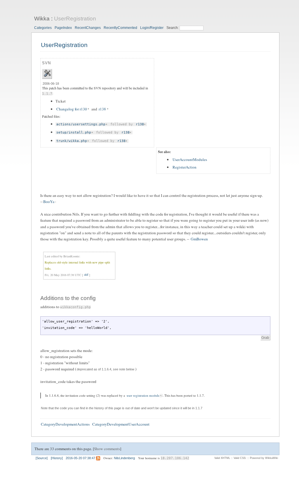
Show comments (107, 448)
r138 (102, 109)
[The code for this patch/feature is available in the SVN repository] (47, 75)
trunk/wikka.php (71, 141)
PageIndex (63, 28)
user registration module (143, 395)
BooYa (48, 201)
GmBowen (199, 239)
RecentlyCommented (120, 28)
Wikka (42, 18)
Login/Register (152, 28)
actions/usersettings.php (80, 124)
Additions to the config (68, 298)
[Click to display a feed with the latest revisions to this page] (98, 458)
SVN (46, 63)
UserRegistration (75, 18)
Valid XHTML (222, 458)
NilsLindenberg (124, 458)
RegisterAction (185, 167)
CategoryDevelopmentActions (65, 424)
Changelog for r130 (71, 109)
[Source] (42, 458)
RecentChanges (88, 28)
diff (86, 275)
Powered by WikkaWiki (264, 458)
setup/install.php (73, 132)
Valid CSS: (240, 458)
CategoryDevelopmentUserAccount (121, 424)
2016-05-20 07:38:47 (80, 458)
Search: (173, 28)
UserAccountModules (190, 159)
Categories (43, 28)
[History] (57, 458)
